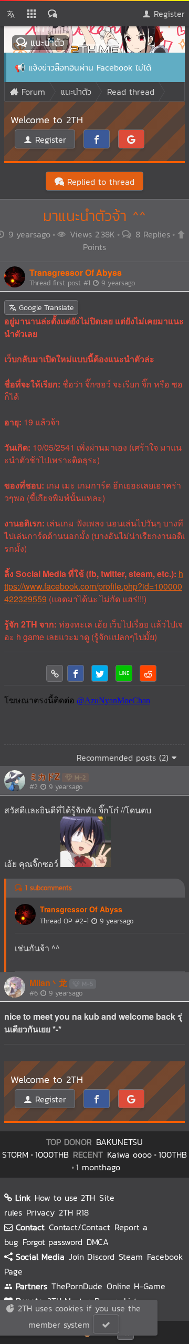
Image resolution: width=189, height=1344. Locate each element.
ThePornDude (76, 1286)
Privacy (40, 1212)
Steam (131, 1256)
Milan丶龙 (48, 983)
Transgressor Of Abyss (75, 272)
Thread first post (82, 283)
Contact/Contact (79, 1227)
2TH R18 (74, 1212)
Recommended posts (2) (124, 757)
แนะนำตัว (46, 42)
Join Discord (91, 1256)
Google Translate (45, 307)
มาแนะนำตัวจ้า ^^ (94, 216)
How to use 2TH (65, 1197)
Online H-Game (136, 1286)
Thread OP (86, 921)
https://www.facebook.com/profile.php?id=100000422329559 (93, 586)
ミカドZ (44, 776)
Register (168, 13)
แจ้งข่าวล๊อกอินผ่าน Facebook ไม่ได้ (89, 67)
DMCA (98, 1242)
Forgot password (52, 1242)
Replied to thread (99, 181)
